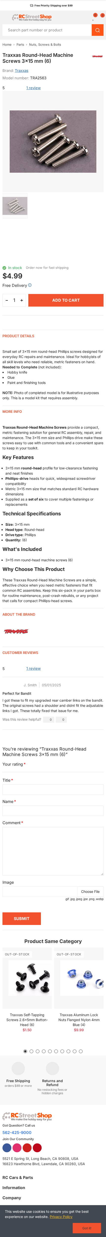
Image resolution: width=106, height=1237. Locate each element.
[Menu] (4, 17)
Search (98, 30)
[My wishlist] (93, 17)
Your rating (12, 764)
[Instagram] (17, 1147)
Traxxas (21, 70)
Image (8, 882)
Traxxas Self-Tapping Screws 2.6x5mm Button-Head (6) (27, 1020)
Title (6, 780)
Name (7, 801)
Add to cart (66, 300)
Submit (22, 918)
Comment (11, 822)
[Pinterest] (37, 1147)
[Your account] (87, 17)
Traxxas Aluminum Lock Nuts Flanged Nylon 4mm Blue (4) (79, 1020)
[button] (51, 5)
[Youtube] (27, 1147)
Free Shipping (18, 1081)
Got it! (86, 1228)
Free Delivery (14, 285)
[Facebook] (6, 1147)
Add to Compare (39, 956)
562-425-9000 (17, 1132)
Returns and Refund (52, 1083)
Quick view (39, 966)
